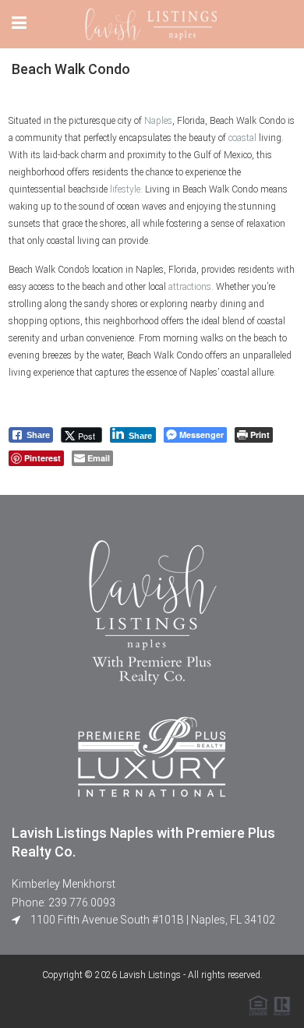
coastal (242, 137)
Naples (158, 120)
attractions (189, 286)
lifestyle (125, 189)
